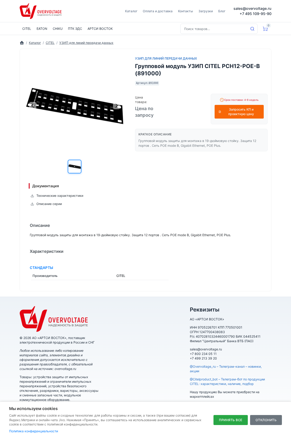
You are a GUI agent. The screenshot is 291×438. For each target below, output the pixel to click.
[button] (74, 166)
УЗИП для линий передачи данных (166, 58)
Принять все (230, 420)
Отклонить (266, 420)
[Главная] (22, 43)
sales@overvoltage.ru (252, 8)
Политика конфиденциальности (33, 431)
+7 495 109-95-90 (255, 13)
